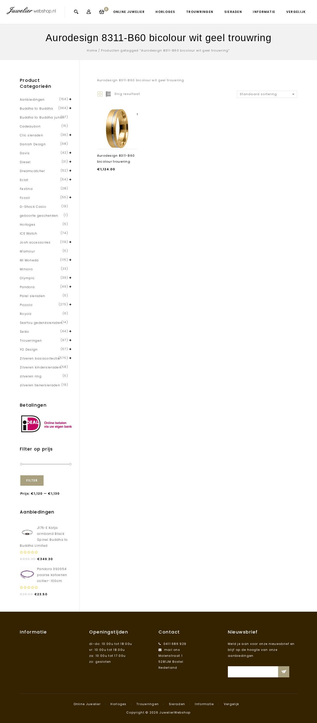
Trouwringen (199, 12)
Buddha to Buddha (36, 108)
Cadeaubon (30, 126)
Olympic (27, 278)
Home (92, 50)
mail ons (172, 650)
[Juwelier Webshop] (31, 10)
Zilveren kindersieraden (40, 367)
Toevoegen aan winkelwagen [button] (117, 137)
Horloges (165, 12)
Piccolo (26, 305)
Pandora (27, 287)
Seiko (24, 332)
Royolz (26, 314)
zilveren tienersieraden (40, 385)
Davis (25, 153)
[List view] (108, 94)
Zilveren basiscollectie (40, 358)
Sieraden (233, 12)
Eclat (24, 180)
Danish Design (33, 144)
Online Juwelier (129, 12)
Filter (32, 480)
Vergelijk (296, 12)
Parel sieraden (32, 296)
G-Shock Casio (33, 207)
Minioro (26, 269)
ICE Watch (28, 233)
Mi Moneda (29, 260)
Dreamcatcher (32, 171)
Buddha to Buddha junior (42, 117)
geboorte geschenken (39, 215)
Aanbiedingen (32, 99)
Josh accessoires (35, 242)
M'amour (27, 251)
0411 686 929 (174, 644)
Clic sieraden (31, 135)
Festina (26, 189)
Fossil (25, 198)
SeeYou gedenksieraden (41, 323)
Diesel (25, 162)
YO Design (29, 349)
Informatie (264, 12)
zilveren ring (31, 376)
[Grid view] (100, 94)
